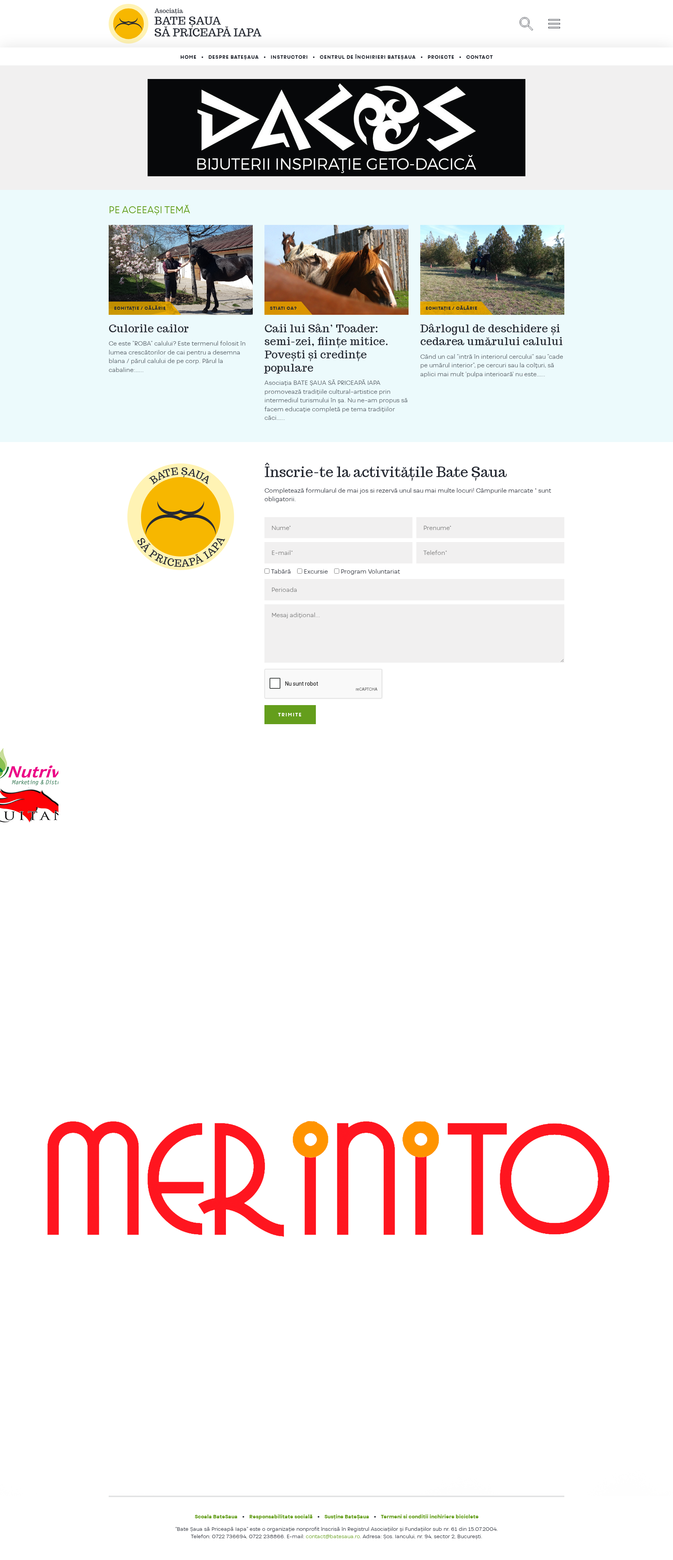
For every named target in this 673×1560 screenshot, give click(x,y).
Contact (479, 57)
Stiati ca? (283, 308)
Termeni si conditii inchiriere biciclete (430, 1516)
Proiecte (441, 57)
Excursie (316, 571)
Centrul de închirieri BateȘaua (368, 57)
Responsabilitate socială (281, 1516)
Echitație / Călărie (140, 308)
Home (188, 57)
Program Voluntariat (370, 571)
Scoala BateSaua (216, 1516)
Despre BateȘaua (233, 57)
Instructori (289, 57)
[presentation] (323, 684)
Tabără (281, 571)
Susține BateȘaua (346, 1516)
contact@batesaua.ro (333, 1536)
